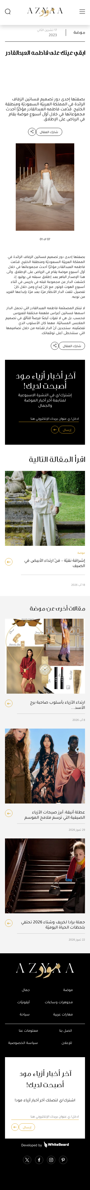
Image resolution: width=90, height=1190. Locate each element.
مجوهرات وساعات (59, 1002)
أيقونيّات (23, 1002)
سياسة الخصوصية (23, 1042)
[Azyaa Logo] (45, 970)
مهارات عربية (63, 1014)
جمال (26, 989)
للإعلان (67, 1042)
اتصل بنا (65, 1030)
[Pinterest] (63, 1160)
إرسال (67, 429)
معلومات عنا (28, 1030)
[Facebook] (39, 1160)
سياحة (25, 1014)
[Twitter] (27, 1160)
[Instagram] (51, 1160)
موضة (79, 32)
